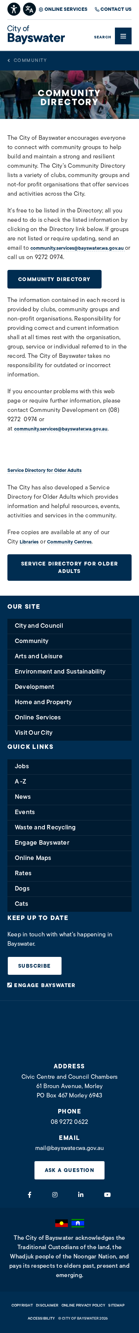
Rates (23, 873)
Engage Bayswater (42, 843)
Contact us (116, 9)
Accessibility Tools (14, 8)
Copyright (22, 1306)
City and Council (39, 626)
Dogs (22, 889)
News (23, 797)
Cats (21, 904)
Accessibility (41, 1319)
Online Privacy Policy (83, 1306)
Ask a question (70, 1170)
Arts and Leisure (39, 656)
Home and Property (43, 702)
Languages (30, 8)
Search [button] (102, 37)
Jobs (22, 766)
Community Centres (69, 542)
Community (30, 60)
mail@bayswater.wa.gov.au (69, 1148)
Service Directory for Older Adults (44, 470)
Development (34, 687)
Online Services (65, 9)
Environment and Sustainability (60, 672)
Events (25, 812)
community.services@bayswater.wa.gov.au (77, 248)
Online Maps (33, 858)
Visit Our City (34, 733)
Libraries (29, 542)
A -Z (20, 782)
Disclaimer (47, 1306)
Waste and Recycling (45, 828)
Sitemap (116, 1306)
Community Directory (54, 280)
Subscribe (34, 966)
